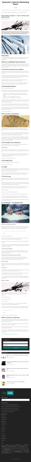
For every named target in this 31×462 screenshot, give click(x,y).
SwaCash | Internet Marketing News (15, 3)
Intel (16, 448)
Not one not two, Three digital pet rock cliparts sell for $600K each (10, 404)
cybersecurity (22, 446)
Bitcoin (17, 445)
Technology (26, 451)
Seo (2, 433)
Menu (16, 7)
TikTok (2, 453)
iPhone (23, 448)
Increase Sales (12, 448)
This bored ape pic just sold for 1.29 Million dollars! (16, 381)
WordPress (3, 440)
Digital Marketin (3, 421)
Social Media (18, 451)
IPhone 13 (27, 448)
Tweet (4, 233)
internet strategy (19, 448)
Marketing (6, 450)
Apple (7, 445)
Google (2, 426)
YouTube (10, 453)
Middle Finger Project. (16, 304)
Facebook (5, 448)
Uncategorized (3, 438)
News (2, 431)
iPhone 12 (25, 448)
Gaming (8, 448)
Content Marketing (4, 417)
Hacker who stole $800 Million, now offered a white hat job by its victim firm (11, 406)
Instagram (15, 448)
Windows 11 (7, 453)
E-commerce (3, 424)
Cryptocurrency (3, 419)
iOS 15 (21, 448)
